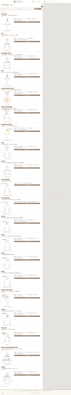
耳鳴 (5, 327)
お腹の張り (12, 88)
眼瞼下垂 (3, 142)
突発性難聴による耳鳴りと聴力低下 (8, 329)
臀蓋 (7, 158)
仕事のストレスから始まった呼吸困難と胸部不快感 (11, 89)
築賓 (6, 30)
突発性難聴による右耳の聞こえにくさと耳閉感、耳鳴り (12, 54)
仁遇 (11, 250)
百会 (9, 50)
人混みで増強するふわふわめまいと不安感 (10, 34)
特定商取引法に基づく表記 (47, 390)
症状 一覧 (39, 8)
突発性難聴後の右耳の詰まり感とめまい (9, 108)
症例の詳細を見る (27, 41)
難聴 (4, 106)
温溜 (6, 364)
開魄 (5, 250)
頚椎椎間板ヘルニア (4, 124)
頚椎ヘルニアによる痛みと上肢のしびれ (9, 125)
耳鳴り (2, 330)
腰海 (9, 306)
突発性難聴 (9, 53)
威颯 (6, 344)
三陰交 (7, 176)
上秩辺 (8, 85)
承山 (5, 158)
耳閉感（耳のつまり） (4, 53)
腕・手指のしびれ (9, 124)
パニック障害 (8, 88)
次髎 (8, 50)
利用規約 (30, 390)
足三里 (8, 306)
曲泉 (6, 50)
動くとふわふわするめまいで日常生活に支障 (10, 72)
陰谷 (10, 195)
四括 (8, 121)
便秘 (2, 16)
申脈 (7, 195)
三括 (9, 121)
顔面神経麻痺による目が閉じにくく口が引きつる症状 (12, 310)
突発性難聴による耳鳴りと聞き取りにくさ (10, 15)
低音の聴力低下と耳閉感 (6, 180)
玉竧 (9, 176)
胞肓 (5, 50)
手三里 (7, 121)
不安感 (2, 36)
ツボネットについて (18, 390)
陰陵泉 (10, 30)
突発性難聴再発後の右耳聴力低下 (8, 254)
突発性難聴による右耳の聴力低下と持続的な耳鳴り (11, 272)
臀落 (6, 268)
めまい (2, 33)
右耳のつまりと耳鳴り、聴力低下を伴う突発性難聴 (11, 236)
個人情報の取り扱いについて (37, 390)
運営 (27, 390)
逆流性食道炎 (3, 161)
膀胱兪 (5, 30)
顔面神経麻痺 (3, 216)
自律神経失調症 (3, 88)
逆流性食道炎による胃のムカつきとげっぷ (10, 368)
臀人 (5, 268)
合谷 (5, 121)
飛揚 (8, 30)
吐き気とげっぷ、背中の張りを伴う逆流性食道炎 (11, 291)
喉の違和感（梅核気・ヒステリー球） (10, 347)
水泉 (6, 85)
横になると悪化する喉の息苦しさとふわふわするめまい (12, 348)
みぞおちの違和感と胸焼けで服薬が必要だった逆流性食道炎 (13, 162)
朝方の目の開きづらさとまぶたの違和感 (9, 144)
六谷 (5, 364)
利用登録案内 (24, 390)
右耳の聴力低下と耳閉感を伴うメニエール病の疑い (11, 199)
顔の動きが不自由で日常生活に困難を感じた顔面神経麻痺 (12, 217)
